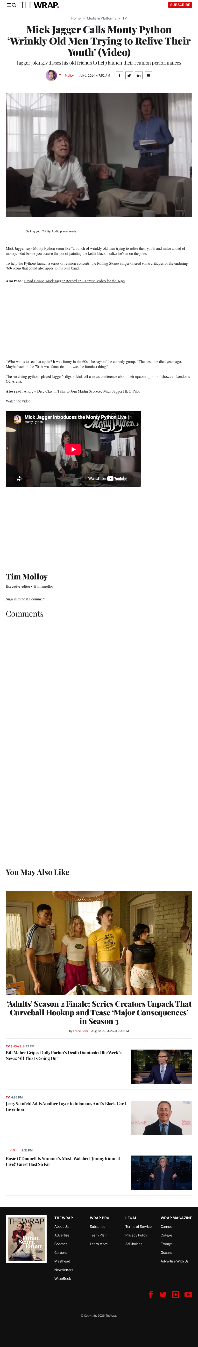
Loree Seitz (80, 1031)
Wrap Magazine (176, 1218)
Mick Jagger (15, 248)
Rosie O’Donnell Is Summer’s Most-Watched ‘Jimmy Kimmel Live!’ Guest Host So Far (63, 1161)
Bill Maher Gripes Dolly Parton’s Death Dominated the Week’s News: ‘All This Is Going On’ (63, 1055)
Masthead (62, 1261)
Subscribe (180, 5)
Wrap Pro (100, 1218)
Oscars (166, 1252)
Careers (60, 1252)
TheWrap (63, 1218)
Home (76, 18)
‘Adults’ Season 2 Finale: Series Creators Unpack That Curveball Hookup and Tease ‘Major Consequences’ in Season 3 (99, 1012)
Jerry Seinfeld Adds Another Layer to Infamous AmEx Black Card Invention (66, 1106)
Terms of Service (138, 1226)
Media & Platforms (101, 18)
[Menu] (11, 5)
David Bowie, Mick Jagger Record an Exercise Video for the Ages (74, 280)
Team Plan (98, 1235)
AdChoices (133, 1244)
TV (124, 18)
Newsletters (63, 1270)
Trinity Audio (50, 231)
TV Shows (13, 1046)
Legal (131, 1218)
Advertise (61, 1235)
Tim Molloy (66, 75)
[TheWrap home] (39, 5)
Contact (60, 1244)
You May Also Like (37, 872)
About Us (61, 1226)
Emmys (166, 1244)
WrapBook (62, 1278)
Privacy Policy (136, 1235)
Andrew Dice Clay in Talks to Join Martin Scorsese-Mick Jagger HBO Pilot (82, 391)
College (166, 1235)
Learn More (99, 1244)
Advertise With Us (175, 1261)
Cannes (166, 1226)
